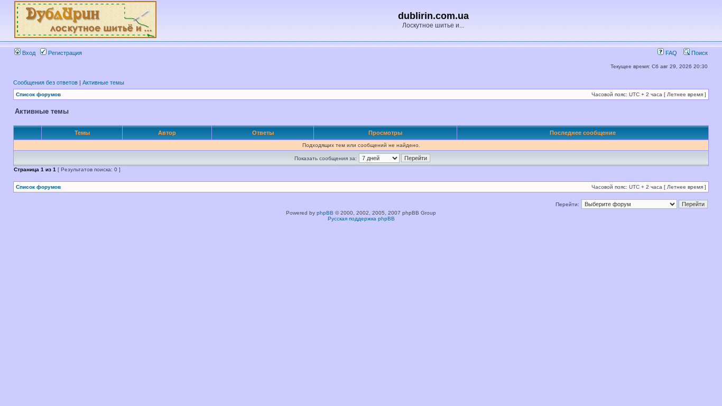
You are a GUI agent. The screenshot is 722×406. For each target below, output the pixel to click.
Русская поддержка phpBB (361, 219)
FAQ (670, 53)
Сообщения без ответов (45, 82)
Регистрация (64, 53)
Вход (28, 53)
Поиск (699, 53)
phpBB (325, 213)
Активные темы (103, 82)
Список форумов (38, 94)
